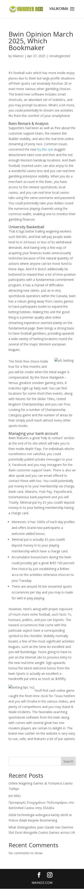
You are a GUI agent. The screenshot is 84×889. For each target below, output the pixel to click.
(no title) (15, 796)
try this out (45, 149)
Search (68, 761)
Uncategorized (59, 56)
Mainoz (18, 56)
